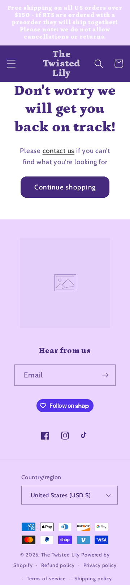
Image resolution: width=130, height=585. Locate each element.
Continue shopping (65, 187)
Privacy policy (100, 565)
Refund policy (57, 565)
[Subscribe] (105, 374)
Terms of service (46, 578)
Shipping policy (93, 578)
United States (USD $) (61, 495)
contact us (59, 151)
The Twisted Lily (60, 555)
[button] (11, 64)
